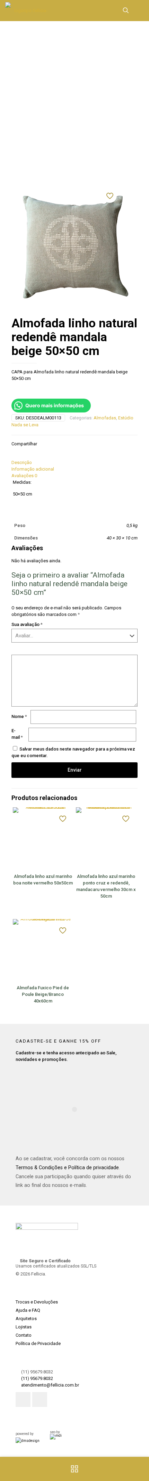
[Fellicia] (28, 10)
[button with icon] (23, 1399)
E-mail (17, 734)
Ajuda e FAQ (28, 1310)
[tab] (74, 462)
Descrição (21, 462)
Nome (19, 716)
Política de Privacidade (38, 1343)
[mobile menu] (140, 10)
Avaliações (24, 475)
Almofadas (105, 417)
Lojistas (24, 1326)
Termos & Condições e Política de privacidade (67, 1167)
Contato (24, 1335)
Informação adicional (32, 469)
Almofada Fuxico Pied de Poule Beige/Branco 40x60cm (43, 994)
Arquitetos (26, 1318)
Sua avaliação (27, 624)
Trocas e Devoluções (37, 1302)
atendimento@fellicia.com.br (49, 1385)
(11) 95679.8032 (36, 1371)
